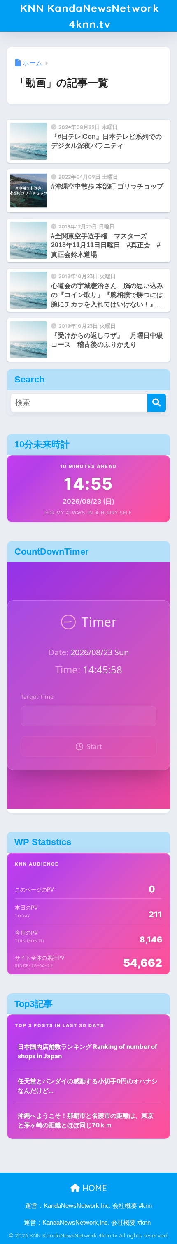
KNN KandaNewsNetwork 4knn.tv (89, 15)
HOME (93, 1188)
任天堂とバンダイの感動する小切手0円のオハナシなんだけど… (88, 1085)
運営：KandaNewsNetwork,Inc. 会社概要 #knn (88, 1206)
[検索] (156, 403)
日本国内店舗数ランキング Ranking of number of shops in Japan (87, 1051)
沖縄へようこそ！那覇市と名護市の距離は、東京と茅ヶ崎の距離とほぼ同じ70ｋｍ (86, 1120)
